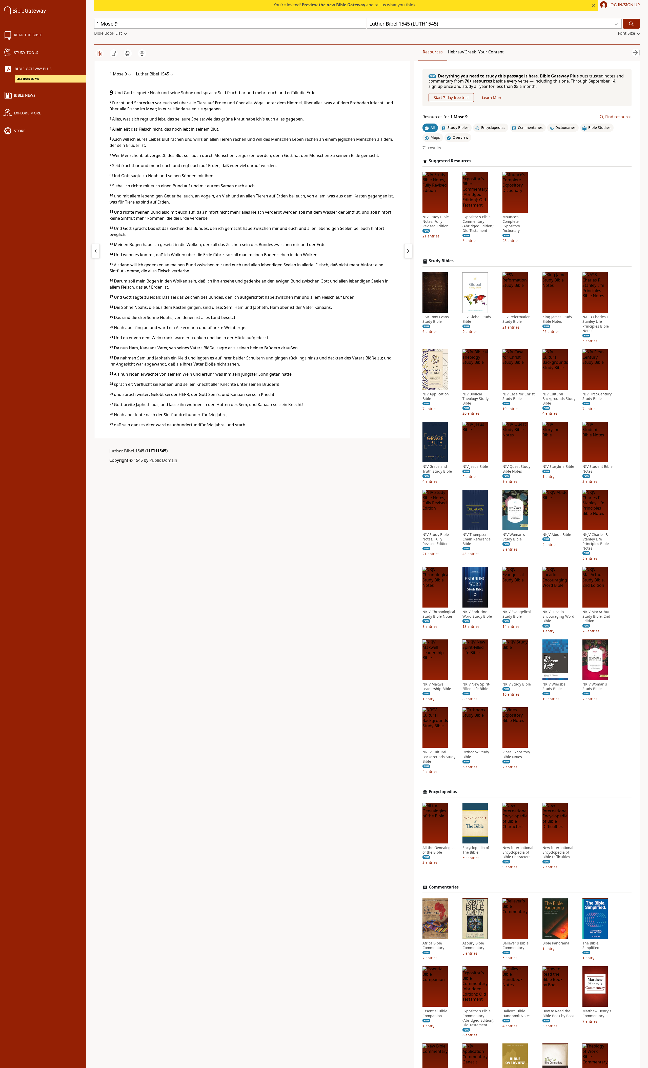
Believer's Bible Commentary (515, 945)
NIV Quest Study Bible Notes (516, 469)
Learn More (492, 97)
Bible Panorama (555, 943)
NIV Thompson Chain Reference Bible (476, 539)
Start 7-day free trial (451, 97)
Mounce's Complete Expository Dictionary (511, 224)
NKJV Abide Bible (556, 534)
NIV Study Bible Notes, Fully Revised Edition (435, 221)
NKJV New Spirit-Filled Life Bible (476, 686)
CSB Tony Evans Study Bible (435, 319)
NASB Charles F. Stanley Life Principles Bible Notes (595, 324)
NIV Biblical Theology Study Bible (475, 399)
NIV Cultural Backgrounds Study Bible (558, 399)
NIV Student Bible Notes (597, 469)
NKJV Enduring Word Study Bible (477, 614)
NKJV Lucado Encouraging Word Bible (558, 616)
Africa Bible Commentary (433, 945)
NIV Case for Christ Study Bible (518, 396)
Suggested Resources (450, 161)
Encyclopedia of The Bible (475, 850)
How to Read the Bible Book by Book (558, 1013)
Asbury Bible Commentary (473, 945)
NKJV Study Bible (516, 684)
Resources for (445, 117)
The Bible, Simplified (590, 945)
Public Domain (163, 460)
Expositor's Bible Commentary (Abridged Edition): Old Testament (478, 224)
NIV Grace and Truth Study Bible (437, 469)
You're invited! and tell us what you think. (345, 5)
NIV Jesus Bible (475, 467)
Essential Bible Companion (434, 1013)
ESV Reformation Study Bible (516, 319)
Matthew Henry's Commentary (596, 1013)
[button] (619, 5)
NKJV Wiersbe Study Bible (553, 686)
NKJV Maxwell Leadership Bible (436, 686)
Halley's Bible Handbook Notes (516, 1013)
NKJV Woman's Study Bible (594, 686)
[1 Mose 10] (408, 251)
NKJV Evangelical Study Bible (516, 614)
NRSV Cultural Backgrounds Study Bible (438, 757)
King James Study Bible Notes (557, 319)
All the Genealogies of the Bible (438, 850)
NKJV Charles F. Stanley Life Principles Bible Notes (595, 541)
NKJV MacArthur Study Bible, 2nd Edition (596, 616)
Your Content (491, 52)
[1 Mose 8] (96, 251)
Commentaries (444, 887)
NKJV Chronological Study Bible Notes (438, 614)
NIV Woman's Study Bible (513, 536)
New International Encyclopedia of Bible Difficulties (557, 852)
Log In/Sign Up (624, 5)
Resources (433, 52)
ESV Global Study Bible (476, 319)
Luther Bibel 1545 (126, 451)
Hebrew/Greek (462, 52)
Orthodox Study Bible (475, 754)
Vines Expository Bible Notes (516, 754)
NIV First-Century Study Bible (597, 396)
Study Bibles (441, 261)
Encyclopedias (443, 792)
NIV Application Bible (435, 396)
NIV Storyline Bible (558, 467)
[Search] (631, 24)
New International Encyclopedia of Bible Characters (517, 852)
